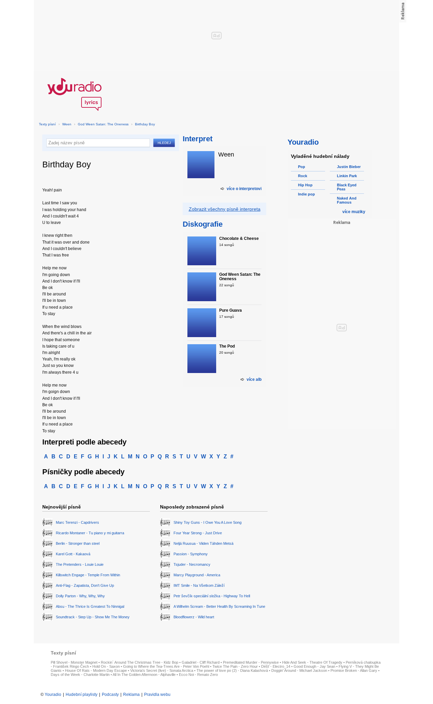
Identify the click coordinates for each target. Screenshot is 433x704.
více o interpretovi (244, 188)
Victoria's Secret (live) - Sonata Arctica (161, 670)
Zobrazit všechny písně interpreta (224, 209)
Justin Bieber (349, 167)
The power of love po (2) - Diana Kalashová (232, 670)
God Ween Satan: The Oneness (103, 124)
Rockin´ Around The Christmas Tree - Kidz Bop (139, 662)
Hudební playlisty (81, 694)
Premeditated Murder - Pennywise (251, 662)
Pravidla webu (157, 694)
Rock (302, 176)
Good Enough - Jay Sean (314, 666)
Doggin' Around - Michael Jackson (299, 670)
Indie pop (306, 194)
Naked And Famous (347, 200)
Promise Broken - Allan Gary (354, 670)
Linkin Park (347, 176)
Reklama (131, 694)
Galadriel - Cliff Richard (201, 662)
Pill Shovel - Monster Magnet (74, 662)
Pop (301, 167)
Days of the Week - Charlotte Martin (80, 674)
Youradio (53, 694)
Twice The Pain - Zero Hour (235, 666)
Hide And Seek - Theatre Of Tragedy (312, 662)
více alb (254, 379)
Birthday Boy (145, 124)
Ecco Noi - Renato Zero (198, 674)
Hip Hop (305, 185)
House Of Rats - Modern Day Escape (96, 670)
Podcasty (110, 694)
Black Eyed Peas (347, 187)
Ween (66, 124)
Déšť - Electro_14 (275, 666)
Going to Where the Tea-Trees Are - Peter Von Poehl (166, 666)
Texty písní (47, 124)
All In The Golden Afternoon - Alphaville (144, 674)
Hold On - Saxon (106, 666)
